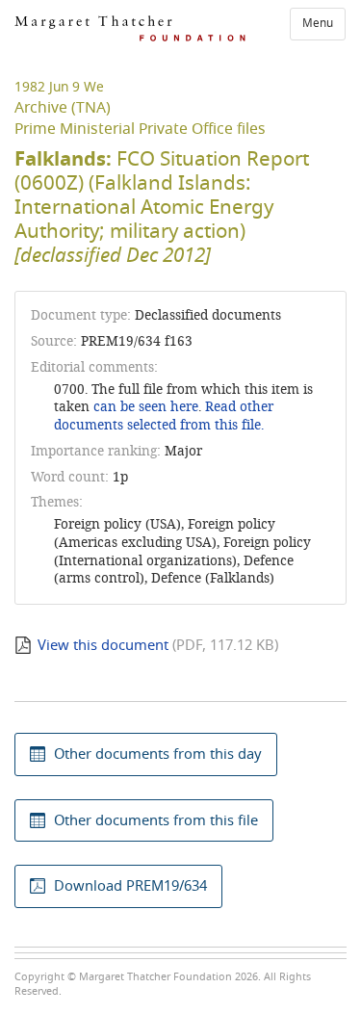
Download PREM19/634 (130, 886)
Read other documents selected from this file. (163, 416)
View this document (103, 645)
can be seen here (144, 407)
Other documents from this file (156, 820)
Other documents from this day (158, 754)
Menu (317, 23)
